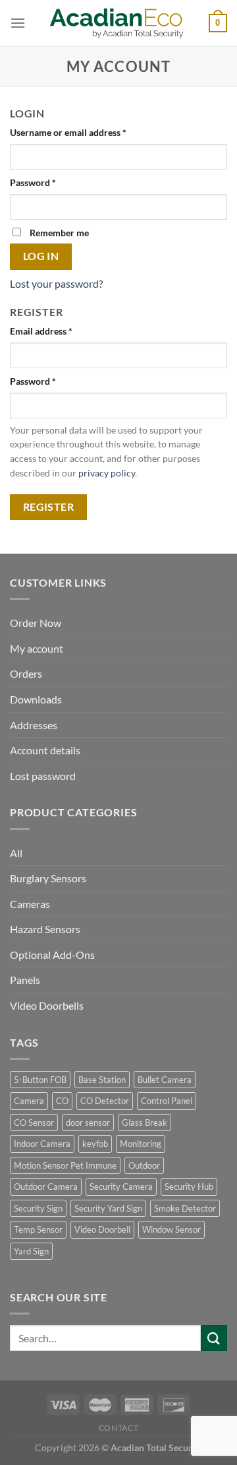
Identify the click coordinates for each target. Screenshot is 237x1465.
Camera (29, 1100)
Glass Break (144, 1122)
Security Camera (121, 1186)
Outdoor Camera (46, 1186)
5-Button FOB (40, 1079)
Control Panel (166, 1100)
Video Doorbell (102, 1229)
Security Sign (38, 1208)
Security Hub (189, 1186)
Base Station (102, 1079)
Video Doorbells (47, 1005)
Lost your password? (56, 283)
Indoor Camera (42, 1143)
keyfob (95, 1143)
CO (62, 1100)
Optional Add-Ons (52, 954)
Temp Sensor (38, 1229)
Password (33, 182)
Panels (25, 979)
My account (36, 648)
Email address (41, 331)
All (16, 853)
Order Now (35, 622)
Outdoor (144, 1165)
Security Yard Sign (108, 1208)
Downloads (36, 699)
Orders (26, 673)
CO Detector (104, 1100)
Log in (41, 256)
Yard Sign (31, 1251)
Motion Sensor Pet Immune (65, 1165)
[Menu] (18, 23)
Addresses (33, 725)
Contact (118, 1428)
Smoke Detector (185, 1208)
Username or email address (68, 132)
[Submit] (214, 1338)
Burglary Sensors (48, 878)
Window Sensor (171, 1229)
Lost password (43, 775)
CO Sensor (34, 1122)
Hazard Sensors (45, 929)
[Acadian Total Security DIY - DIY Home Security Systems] (119, 23)
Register (48, 507)
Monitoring (140, 1143)
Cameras (30, 903)
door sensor (88, 1122)
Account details (45, 750)
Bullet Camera (165, 1079)
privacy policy (106, 473)
